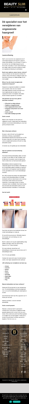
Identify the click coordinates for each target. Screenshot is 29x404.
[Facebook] (22, 372)
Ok (10, 401)
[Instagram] (25, 372)
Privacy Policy (14, 381)
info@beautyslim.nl (7, 345)
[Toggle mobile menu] (26, 10)
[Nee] (27, 398)
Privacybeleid (16, 401)
